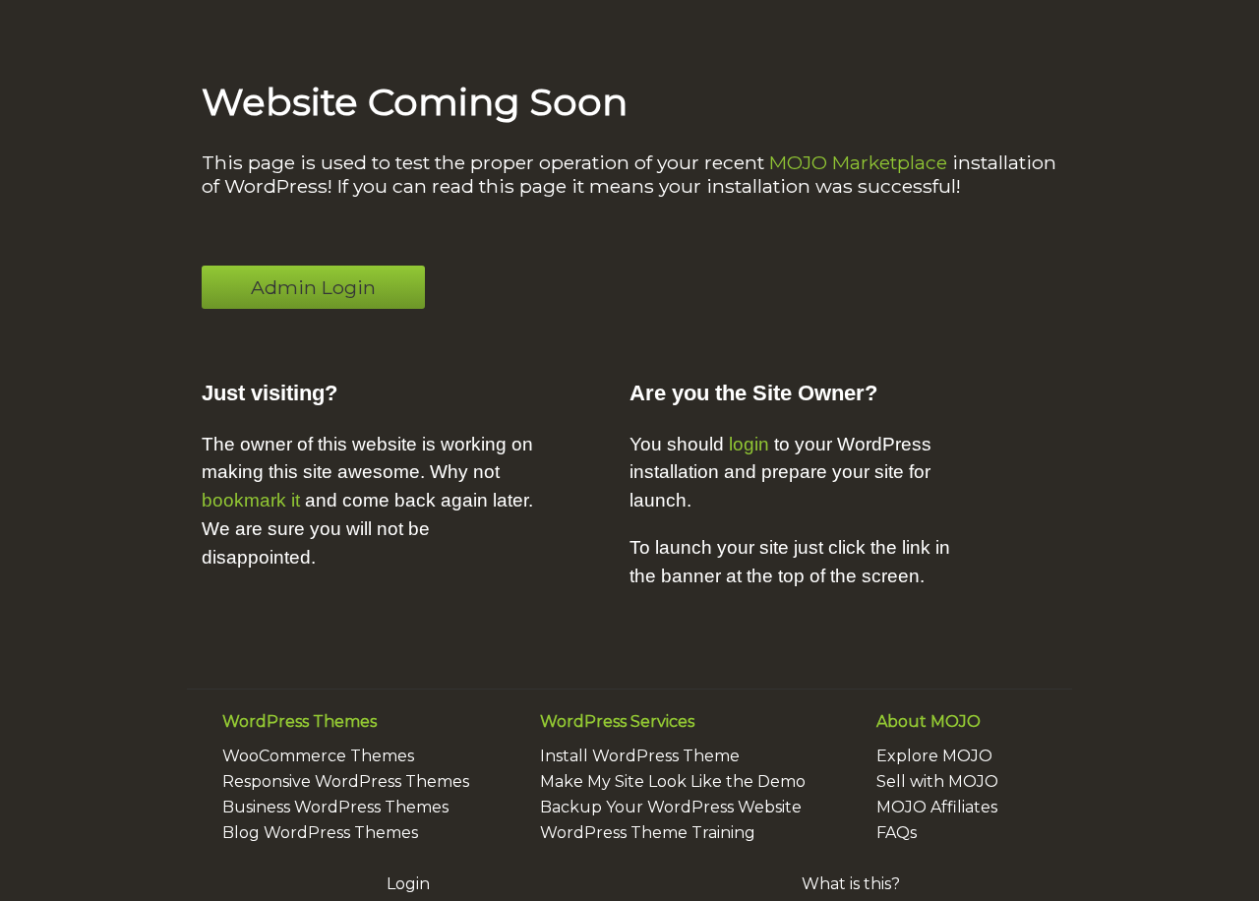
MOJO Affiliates (936, 807)
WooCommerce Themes (318, 756)
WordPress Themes (299, 721)
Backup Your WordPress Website (671, 807)
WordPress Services (617, 721)
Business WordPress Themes (335, 807)
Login (408, 883)
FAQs (896, 832)
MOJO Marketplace (858, 162)
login (749, 444)
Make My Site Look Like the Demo (673, 781)
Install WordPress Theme (640, 756)
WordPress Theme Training (647, 832)
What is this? (851, 883)
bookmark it (251, 500)
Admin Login (313, 287)
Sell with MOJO (937, 781)
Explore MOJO (934, 756)
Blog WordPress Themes (320, 832)
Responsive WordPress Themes (345, 781)
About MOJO (928, 721)
